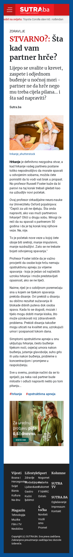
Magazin (18, 510)
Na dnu (15, 499)
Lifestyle (31, 473)
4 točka (42, 508)
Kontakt (56, 511)
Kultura (15, 495)
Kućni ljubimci (29, 498)
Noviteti (42, 514)
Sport (42, 473)
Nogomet (43, 477)
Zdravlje (29, 477)
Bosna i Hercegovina (19, 479)
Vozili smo (41, 521)
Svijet (14, 486)
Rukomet (43, 486)
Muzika (15, 519)
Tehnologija (18, 514)
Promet (42, 527)
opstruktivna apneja (41, 394)
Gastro (29, 491)
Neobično (17, 528)
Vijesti (16, 473)
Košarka (43, 482)
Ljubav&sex (32, 486)
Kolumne (58, 473)
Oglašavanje (58, 502)
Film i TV (16, 524)
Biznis (15, 490)
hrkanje (16, 394)
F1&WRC (43, 491)
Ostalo (42, 496)
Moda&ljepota (33, 482)
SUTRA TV (56, 485)
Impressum (58, 506)
